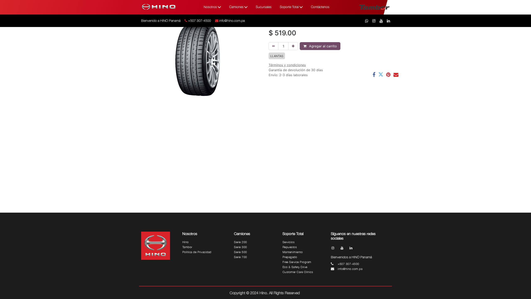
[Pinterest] (388, 74)
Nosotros (211, 7)
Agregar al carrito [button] (322, 46)
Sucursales (264, 7)
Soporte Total (290, 7)
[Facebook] (374, 74)
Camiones (236, 7)
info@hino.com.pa (232, 20)
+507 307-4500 (199, 20)
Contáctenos (320, 7)
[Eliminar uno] (273, 46)
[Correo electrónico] (395, 74)
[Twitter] (380, 74)
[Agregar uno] (293, 46)
